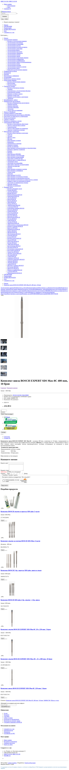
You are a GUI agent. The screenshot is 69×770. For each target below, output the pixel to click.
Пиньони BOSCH (12, 210)
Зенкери (9, 167)
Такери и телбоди (9, 119)
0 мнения (3, 388)
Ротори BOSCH (11, 190)
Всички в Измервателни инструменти (18, 103)
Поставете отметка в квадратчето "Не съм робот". (16, 477)
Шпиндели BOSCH (13, 268)
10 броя (41, 700)
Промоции (7, 732)
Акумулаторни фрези (13, 50)
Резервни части (8, 187)
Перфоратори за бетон (10, 71)
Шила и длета (11, 137)
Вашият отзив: (5, 470)
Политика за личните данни (12, 721)
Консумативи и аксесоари (11, 131)
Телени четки (11, 172)
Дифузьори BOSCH (13, 244)
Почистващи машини (10, 80)
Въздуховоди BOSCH (13, 250)
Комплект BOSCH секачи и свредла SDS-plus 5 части (20, 511)
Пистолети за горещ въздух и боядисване (16, 116)
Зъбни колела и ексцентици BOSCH (17, 225)
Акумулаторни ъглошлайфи (15, 44)
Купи (2, 414)
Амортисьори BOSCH (13, 205)
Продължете (4, 485)
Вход (8, 7)
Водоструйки (11, 83)
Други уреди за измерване (14, 110)
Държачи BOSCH (12, 262)
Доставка (6, 716)
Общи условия (8, 718)
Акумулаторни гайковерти (15, 53)
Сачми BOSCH (11, 256)
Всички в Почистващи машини (16, 81)
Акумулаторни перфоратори (15, 59)
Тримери (9, 89)
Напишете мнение (12, 388)
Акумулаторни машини (11, 39)
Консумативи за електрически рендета (18, 178)
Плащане (6, 715)
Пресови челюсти (12, 184)
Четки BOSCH (11, 202)
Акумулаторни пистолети (14, 51)
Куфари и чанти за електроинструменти (18, 181)
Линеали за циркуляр (13, 166)
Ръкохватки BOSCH (13, 196)
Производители (8, 730)
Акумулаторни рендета (14, 45)
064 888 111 (7, 755)
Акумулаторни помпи (13, 63)
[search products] (17, 13)
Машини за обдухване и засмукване (17, 97)
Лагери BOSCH (11, 197)
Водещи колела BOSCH (14, 238)
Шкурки (9, 139)
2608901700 (47, 700)
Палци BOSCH (11, 240)
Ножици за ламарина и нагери (13, 121)
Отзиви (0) (7, 438)
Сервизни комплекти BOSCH (15, 259)
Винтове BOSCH (12, 216)
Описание (7, 436)
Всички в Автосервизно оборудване (17, 124)
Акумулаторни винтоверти (15, 42)
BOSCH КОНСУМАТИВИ (21, 395)
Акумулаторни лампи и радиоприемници (19, 62)
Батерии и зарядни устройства (16, 149)
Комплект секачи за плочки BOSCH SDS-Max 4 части (20, 541)
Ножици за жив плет (13, 95)
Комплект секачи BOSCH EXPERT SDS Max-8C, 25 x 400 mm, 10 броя (26, 659)
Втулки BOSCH (12, 219)
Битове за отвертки (12, 146)
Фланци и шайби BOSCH (14, 270)
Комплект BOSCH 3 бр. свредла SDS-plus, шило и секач (21, 570)
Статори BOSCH (12, 271)
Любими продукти (9, 743)
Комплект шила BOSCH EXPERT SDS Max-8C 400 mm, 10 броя (22, 285)
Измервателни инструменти (12, 101)
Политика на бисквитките (11, 719)
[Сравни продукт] (2, 434)
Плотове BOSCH (12, 235)
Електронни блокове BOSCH (15, 208)
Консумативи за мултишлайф (15, 155)
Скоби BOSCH (11, 264)
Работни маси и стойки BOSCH (16, 160)
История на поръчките (10, 741)
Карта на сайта (8, 744)
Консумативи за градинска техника (17, 176)
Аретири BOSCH (12, 191)
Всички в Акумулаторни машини (17, 41)
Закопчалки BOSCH (13, 223)
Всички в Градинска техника (15, 88)
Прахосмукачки (11, 85)
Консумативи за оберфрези (15, 170)
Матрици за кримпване (14, 185)
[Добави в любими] (1, 434)
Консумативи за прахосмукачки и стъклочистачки (21, 148)
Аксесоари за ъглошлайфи (14, 163)
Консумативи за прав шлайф (15, 157)
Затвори (3, 432)
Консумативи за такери (14, 140)
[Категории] (7, 35)
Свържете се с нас (9, 32)
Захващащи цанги (12, 161)
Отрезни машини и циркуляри (13, 113)
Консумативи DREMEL (14, 154)
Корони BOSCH (12, 200)
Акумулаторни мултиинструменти (17, 47)
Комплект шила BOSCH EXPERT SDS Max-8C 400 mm (22, 700)
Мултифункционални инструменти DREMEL (17, 115)
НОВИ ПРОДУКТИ (10, 29)
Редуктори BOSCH (12, 267)
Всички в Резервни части (14, 188)
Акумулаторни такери (13, 56)
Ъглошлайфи (7, 77)
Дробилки (10, 98)
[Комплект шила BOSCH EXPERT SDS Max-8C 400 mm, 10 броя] (22, 337)
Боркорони (10, 142)
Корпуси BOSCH (12, 228)
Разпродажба (7, 28)
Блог (5, 31)
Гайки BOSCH (11, 220)
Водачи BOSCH (12, 243)
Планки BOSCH (12, 211)
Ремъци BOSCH (12, 203)
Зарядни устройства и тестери (16, 130)
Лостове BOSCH (12, 255)
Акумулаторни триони (13, 54)
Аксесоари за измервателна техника (17, 182)
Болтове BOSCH (12, 214)
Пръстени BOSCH (12, 213)
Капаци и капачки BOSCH (15, 226)
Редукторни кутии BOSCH (15, 249)
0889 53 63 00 (16, 754)
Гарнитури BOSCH (13, 252)
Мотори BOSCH (12, 232)
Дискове (9, 136)
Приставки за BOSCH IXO (15, 158)
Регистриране (11, 5)
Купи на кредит (9, 414)
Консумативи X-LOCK (14, 175)
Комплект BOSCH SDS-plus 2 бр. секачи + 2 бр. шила (20, 600)
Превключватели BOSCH (14, 194)
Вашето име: (4, 463)
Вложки (9, 151)
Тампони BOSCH (12, 261)
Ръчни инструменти (10, 118)
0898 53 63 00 (8, 754)
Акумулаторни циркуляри (14, 48)
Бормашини (7, 72)
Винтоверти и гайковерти (11, 75)
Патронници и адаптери (14, 143)
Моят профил (8, 740)
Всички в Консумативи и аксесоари (17, 133)
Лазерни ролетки (12, 104)
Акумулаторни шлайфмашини (16, 60)
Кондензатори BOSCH (13, 246)
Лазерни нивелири (12, 106)
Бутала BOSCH (11, 237)
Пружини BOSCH (12, 247)
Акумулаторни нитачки (14, 65)
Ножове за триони (12, 145)
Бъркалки (10, 173)
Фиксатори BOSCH (13, 241)
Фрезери (9, 152)
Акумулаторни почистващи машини (17, 57)
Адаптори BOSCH (12, 206)
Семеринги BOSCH (13, 258)
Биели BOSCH (11, 199)
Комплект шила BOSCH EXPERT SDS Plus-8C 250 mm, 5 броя (23, 688)
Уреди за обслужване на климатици (17, 128)
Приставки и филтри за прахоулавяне (18, 164)
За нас (6, 713)
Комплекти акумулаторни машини (17, 69)
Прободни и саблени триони (12, 78)
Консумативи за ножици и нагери (17, 169)
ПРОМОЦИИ (8, 26)
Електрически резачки (13, 92)
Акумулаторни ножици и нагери (16, 66)
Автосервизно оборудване (11, 122)
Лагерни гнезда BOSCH (14, 253)
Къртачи (6, 74)
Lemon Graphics (12, 763)
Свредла (9, 134)
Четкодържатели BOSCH (14, 273)
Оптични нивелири (13, 107)
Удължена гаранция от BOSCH (13, 722)
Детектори (10, 109)
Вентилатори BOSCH (13, 217)
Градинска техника (9, 86)
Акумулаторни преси (13, 68)
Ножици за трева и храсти (14, 94)
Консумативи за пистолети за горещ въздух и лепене (22, 179)
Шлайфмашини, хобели (11, 100)
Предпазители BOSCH (14, 234)
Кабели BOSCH (12, 231)
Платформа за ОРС (9, 733)
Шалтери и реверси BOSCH (15, 265)
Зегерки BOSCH (12, 222)
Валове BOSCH (11, 193)
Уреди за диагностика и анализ (16, 125)
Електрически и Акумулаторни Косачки (18, 91)
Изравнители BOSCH (13, 229)
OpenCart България (30, 763)
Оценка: (3, 473)
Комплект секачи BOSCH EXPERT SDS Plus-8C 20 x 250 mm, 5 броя (26, 629)
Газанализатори (11, 127)
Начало (6, 25)
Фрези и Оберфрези (9, 112)
